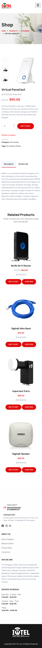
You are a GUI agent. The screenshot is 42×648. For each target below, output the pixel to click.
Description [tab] (8, 164)
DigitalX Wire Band (21, 328)
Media (18, 146)
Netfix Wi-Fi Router (21, 265)
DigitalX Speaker (21, 454)
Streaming (14, 142)
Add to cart (25, 126)
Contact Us (6, 552)
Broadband (10, 146)
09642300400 (14, 508)
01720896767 (13, 509)
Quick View (29, 282)
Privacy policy (7, 548)
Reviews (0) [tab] (23, 164)
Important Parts (21, 391)
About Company (8, 539)
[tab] (5, 60)
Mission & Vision (8, 544)
